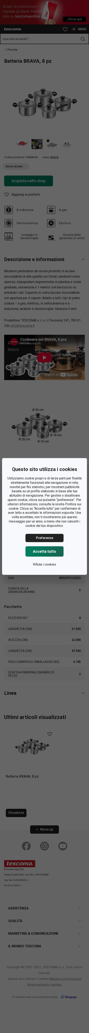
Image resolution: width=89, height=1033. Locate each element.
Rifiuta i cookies (44, 564)
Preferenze (44, 538)
